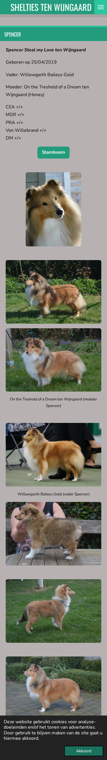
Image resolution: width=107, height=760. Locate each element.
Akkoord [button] (83, 751)
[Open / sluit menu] (100, 7)
